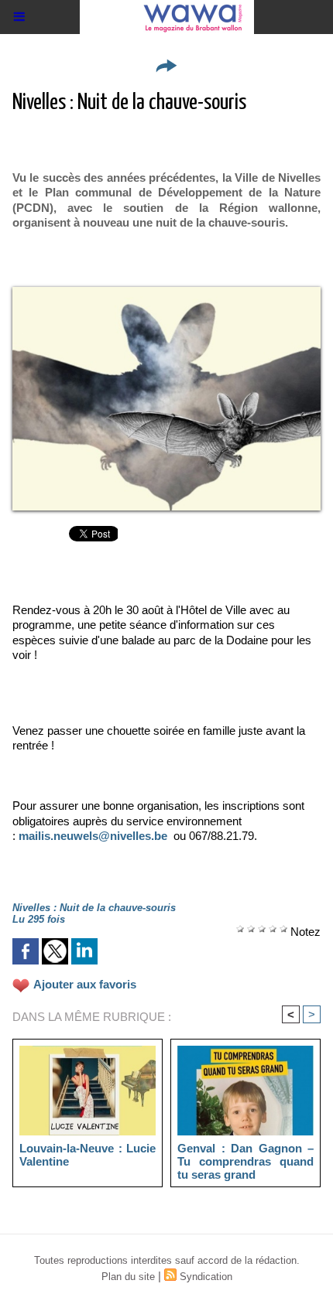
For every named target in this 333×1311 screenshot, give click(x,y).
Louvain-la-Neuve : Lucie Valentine (87, 1155)
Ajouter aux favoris (84, 984)
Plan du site (128, 1276)
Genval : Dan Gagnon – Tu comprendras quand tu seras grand (245, 1161)
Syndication (206, 1276)
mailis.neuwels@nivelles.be (93, 835)
